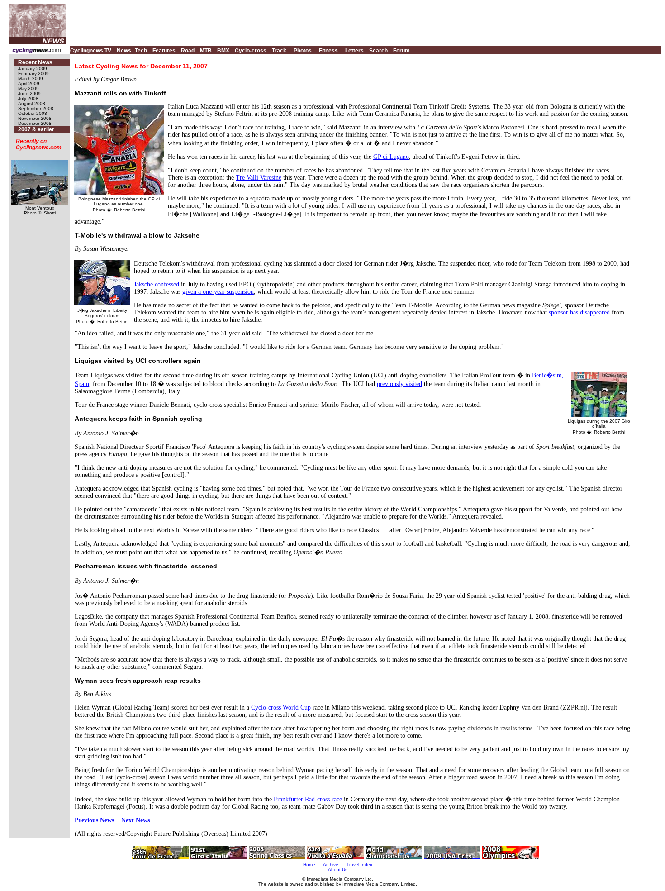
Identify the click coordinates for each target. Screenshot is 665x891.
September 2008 (35, 108)
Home (309, 864)
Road (188, 51)
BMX (223, 51)
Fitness (328, 51)
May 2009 (28, 88)
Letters (354, 51)
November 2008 (35, 118)
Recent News (35, 62)
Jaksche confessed (156, 284)
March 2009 (30, 78)
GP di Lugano (391, 156)
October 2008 (32, 113)
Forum (401, 51)
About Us (337, 869)
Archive (330, 864)
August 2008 (31, 103)
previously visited (399, 384)
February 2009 (33, 73)
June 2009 (29, 93)
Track (279, 51)
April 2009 (28, 83)
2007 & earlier (36, 129)
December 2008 (35, 123)
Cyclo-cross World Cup (281, 707)
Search (378, 51)
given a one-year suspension (218, 291)
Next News (135, 820)
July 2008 (28, 98)
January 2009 (32, 68)
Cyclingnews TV (90, 51)
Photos (303, 51)
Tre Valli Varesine (258, 177)
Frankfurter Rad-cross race (308, 799)
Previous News (94, 820)
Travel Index (359, 864)
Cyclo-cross (250, 51)
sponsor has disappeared (579, 312)
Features (164, 51)
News (124, 51)
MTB (206, 51)
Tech (141, 51)
